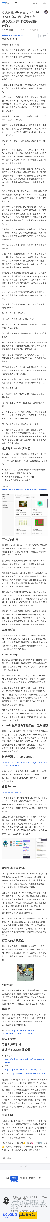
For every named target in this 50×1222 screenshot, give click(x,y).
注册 (35, 3)
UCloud (43, 1206)
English (33, 1211)
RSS (19, 1199)
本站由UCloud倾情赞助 (12, 35)
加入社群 (24, 1197)
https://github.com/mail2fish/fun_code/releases (24, 489)
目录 (44, 35)
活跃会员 (33, 1197)
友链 (14, 1199)
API (24, 1199)
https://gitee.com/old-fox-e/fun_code (27, 1073)
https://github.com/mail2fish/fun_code (23, 1069)
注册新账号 (15, 1181)
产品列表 (43, 1197)
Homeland (21, 1206)
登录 (45, 3)
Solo (6, 3)
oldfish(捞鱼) (8, 29)
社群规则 (14, 1197)
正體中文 (24, 1211)
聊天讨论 (8, 12)
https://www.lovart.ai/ (12, 792)
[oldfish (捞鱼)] (46, 11)
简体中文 (14, 1211)
